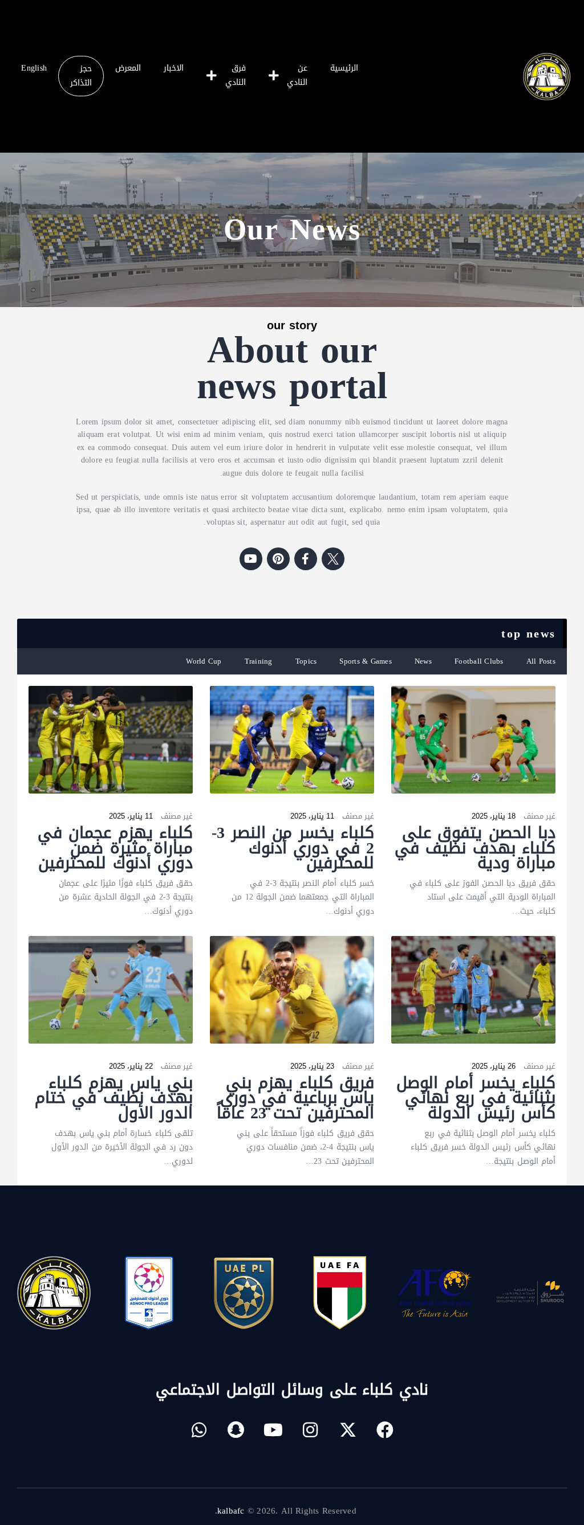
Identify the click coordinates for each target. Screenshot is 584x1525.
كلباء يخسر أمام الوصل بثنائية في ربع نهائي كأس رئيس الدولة (475, 1098)
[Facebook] (385, 1430)
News (423, 661)
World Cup (203, 661)
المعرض (128, 68)
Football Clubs (479, 661)
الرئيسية (344, 68)
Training (259, 661)
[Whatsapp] (199, 1430)
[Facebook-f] (305, 558)
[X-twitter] (348, 1430)
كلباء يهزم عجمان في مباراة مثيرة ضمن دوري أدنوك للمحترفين (115, 848)
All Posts (540, 661)
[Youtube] (251, 558)
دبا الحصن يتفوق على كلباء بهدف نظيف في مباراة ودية (475, 848)
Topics (306, 661)
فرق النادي (235, 75)
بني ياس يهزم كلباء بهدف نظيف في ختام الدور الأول (114, 1098)
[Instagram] (311, 1430)
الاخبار (174, 68)
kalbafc (231, 1511)
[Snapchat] (236, 1430)
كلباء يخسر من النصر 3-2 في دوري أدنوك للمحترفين (293, 848)
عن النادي (297, 75)
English (34, 68)
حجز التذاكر (81, 76)
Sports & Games (365, 661)
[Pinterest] (278, 558)
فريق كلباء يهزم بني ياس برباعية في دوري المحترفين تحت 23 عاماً (295, 1098)
